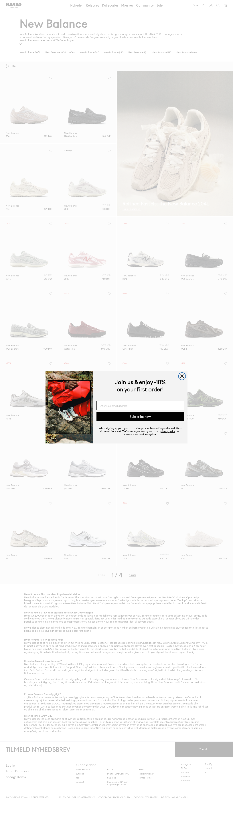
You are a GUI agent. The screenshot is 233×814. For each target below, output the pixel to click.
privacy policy (167, 431)
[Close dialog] (182, 376)
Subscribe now (140, 417)
